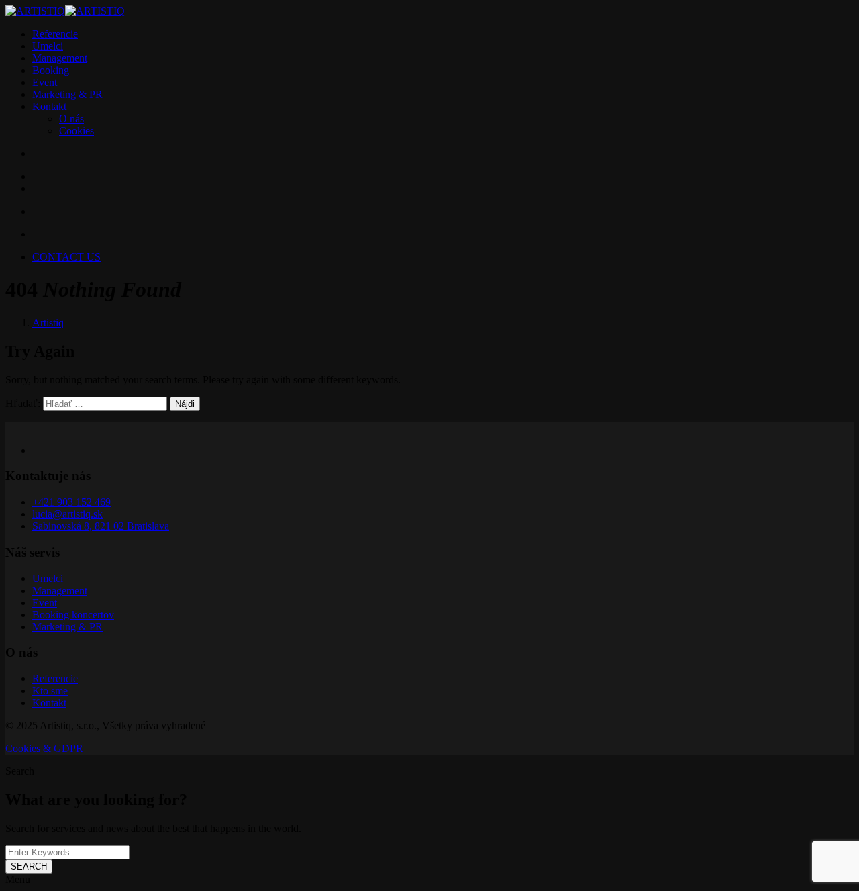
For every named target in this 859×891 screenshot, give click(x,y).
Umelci (47, 46)
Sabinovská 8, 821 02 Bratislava (100, 526)
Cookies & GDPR (44, 748)
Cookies (76, 130)
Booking (50, 70)
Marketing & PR (67, 94)
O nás (71, 118)
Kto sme (50, 690)
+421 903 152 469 (71, 502)
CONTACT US (66, 257)
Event (44, 82)
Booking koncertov (73, 614)
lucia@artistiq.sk (67, 514)
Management (59, 58)
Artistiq (48, 322)
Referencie (55, 34)
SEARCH (29, 866)
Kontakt (49, 106)
